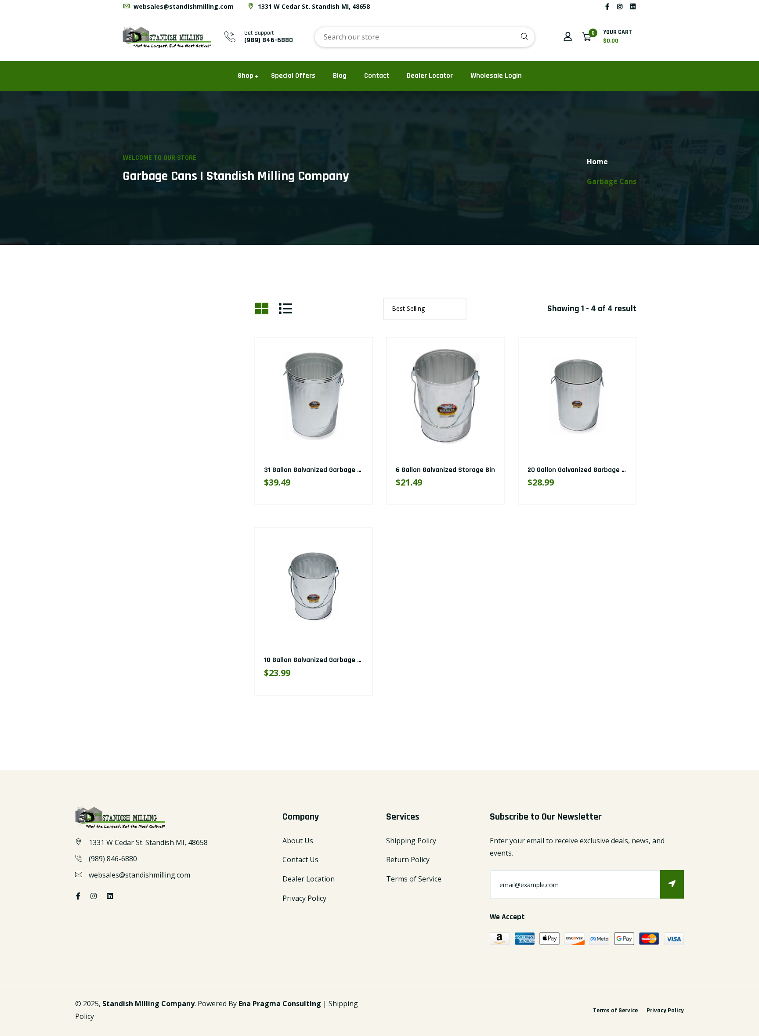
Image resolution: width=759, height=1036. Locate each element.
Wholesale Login (496, 75)
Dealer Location (308, 879)
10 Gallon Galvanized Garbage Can (316, 660)
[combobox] (425, 37)
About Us (297, 840)
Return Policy (408, 859)
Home (597, 161)
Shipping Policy (411, 840)
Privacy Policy (304, 898)
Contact (376, 75)
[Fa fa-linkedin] (632, 6)
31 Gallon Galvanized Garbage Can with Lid (329, 470)
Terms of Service (413, 879)
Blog (340, 75)
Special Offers (293, 75)
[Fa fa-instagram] (619, 6)
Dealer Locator (430, 75)
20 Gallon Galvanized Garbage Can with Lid (594, 470)
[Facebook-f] (607, 6)
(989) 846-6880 (268, 40)
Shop (245, 75)
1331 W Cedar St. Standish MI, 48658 (313, 6)
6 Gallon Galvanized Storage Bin (445, 470)
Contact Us (300, 859)
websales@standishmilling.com (183, 6)
